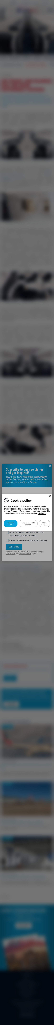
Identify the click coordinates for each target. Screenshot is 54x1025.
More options (44, 523)
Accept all (11, 523)
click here (42, 513)
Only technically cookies (28, 523)
